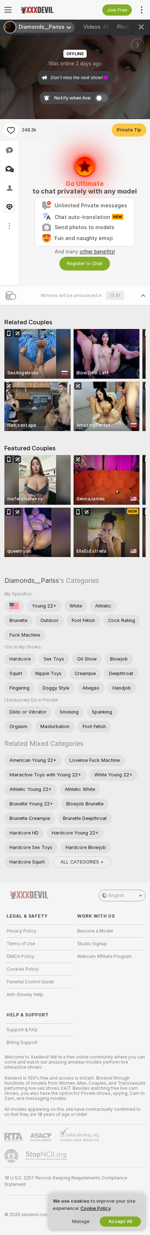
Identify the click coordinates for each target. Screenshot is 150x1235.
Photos (130, 27)
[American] (14, 606)
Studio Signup (92, 943)
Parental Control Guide (30, 981)
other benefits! (97, 252)
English (116, 895)
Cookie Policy (95, 1208)
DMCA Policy (20, 956)
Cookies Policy (23, 969)
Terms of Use (21, 943)
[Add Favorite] (11, 130)
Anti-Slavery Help (25, 994)
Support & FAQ (22, 1029)
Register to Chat (84, 263)
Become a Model (95, 931)
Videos (95, 27)
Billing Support (22, 1042)
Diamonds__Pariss (31, 580)
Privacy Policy (21, 931)
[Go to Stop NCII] (46, 1155)
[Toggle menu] (8, 10)
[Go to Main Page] (45, 9)
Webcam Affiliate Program (104, 956)
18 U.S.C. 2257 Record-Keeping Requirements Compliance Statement (65, 1181)
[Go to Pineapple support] (12, 1156)
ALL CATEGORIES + (82, 862)
